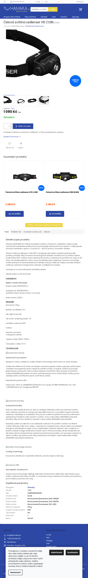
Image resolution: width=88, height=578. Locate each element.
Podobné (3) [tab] (16, 232)
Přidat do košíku (24, 126)
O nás (38, 2)
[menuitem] (11, 17)
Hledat (53, 9)
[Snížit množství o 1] (12, 127)
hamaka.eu (11, 542)
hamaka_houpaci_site (16, 545)
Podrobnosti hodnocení (34, 26)
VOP (48, 543)
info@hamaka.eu (14, 535)
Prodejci (49, 541)
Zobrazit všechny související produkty (44, 225)
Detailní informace (11, 137)
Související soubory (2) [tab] (32, 232)
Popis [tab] (7, 232)
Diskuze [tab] (47, 232)
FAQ (46, 2)
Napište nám (51, 546)
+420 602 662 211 (18, 2)
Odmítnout (56, 552)
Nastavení (15, 572)
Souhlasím (72, 552)
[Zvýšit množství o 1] (12, 125)
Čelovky (31, 487)
